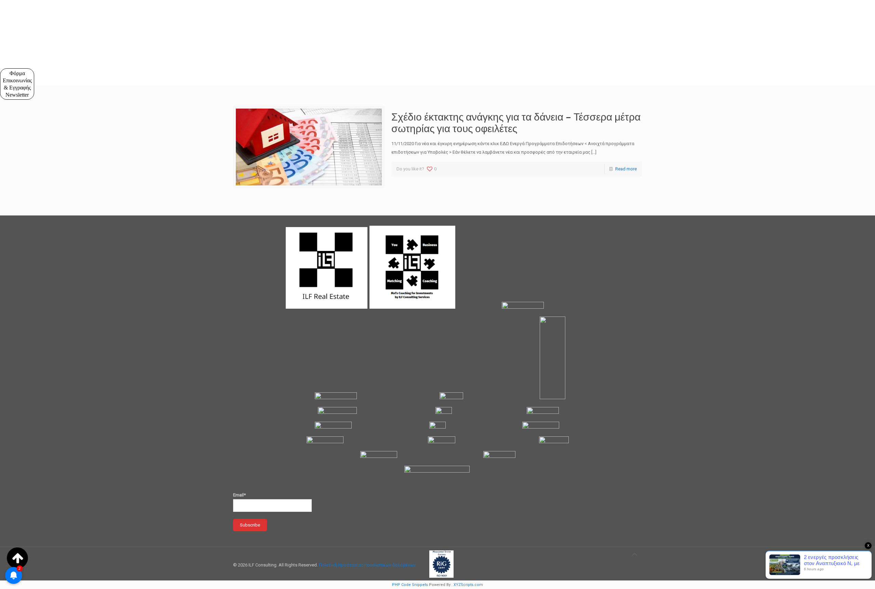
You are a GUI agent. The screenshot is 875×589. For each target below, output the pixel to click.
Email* (239, 494)
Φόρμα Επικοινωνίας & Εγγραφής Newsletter (17, 84)
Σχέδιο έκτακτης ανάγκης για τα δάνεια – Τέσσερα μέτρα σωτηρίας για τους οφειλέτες (516, 123)
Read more (626, 168)
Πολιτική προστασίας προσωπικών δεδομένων (367, 564)
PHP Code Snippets (410, 585)
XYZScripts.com (468, 585)
